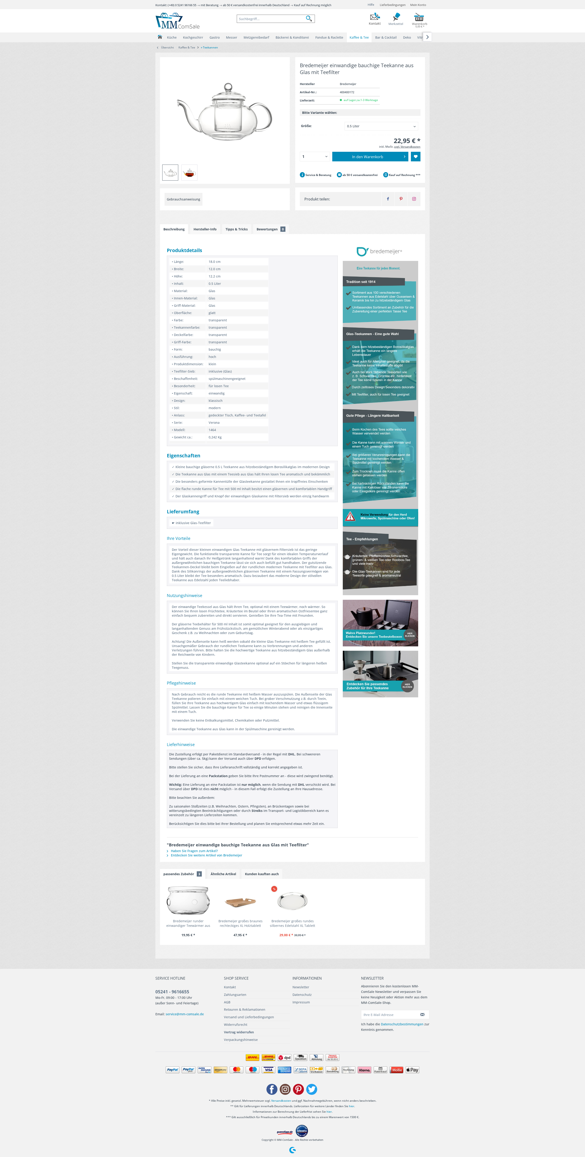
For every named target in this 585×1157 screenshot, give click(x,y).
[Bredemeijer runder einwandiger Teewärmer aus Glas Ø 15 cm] (188, 901)
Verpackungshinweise (241, 1039)
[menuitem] (276, 19)
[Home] (159, 36)
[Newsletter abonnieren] (422, 1014)
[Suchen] (310, 19)
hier (351, 1106)
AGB (227, 1002)
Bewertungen (270, 229)
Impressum (301, 1002)
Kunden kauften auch (262, 874)
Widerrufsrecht (235, 1024)
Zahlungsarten (235, 994)
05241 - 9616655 (172, 992)
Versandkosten (281, 1101)
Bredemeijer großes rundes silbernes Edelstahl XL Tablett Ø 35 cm (292, 923)
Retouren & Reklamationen (244, 1009)
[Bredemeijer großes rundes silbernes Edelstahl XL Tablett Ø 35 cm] (292, 901)
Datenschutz (302, 994)
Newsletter (300, 987)
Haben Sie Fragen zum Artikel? (194, 851)
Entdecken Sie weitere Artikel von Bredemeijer (206, 855)
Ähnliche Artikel (223, 874)
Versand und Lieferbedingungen (249, 1017)
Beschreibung (174, 229)
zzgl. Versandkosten (407, 147)
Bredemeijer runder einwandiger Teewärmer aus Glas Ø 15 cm (188, 923)
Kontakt (230, 987)
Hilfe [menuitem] (371, 5)
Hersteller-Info (205, 229)
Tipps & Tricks (237, 229)
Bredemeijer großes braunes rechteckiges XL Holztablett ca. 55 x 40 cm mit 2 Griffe (240, 923)
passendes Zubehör (181, 874)
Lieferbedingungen (393, 5)
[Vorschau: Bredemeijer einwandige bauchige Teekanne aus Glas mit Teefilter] (170, 173)
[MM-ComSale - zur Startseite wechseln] (177, 21)
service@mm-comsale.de (185, 1014)
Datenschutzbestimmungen (402, 1024)
